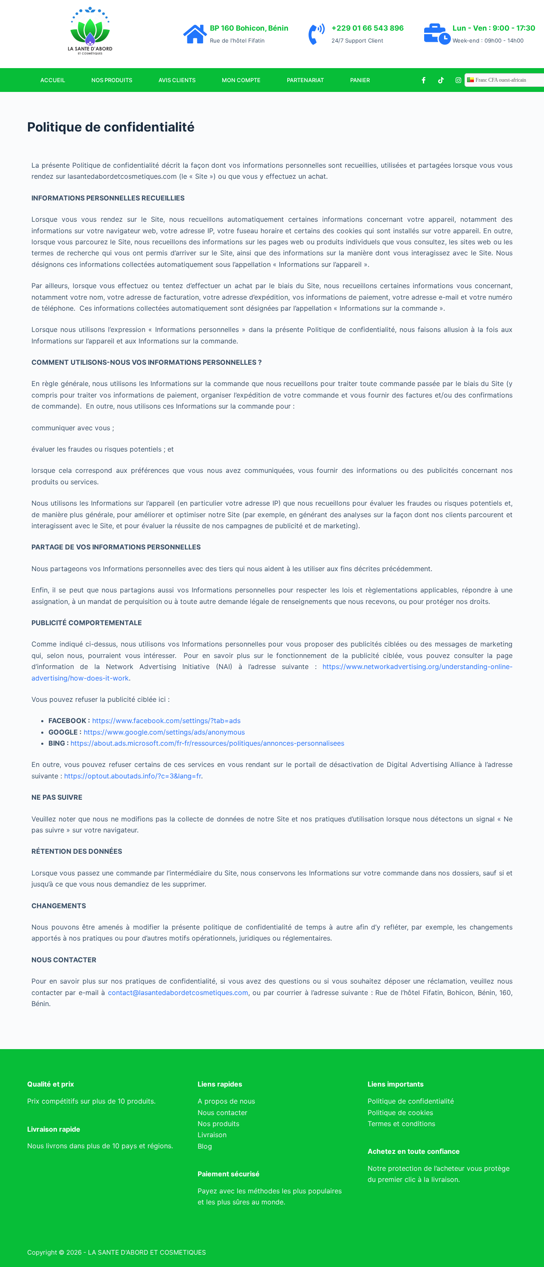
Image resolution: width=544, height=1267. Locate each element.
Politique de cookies (400, 1112)
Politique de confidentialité (411, 1101)
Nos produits (111, 80)
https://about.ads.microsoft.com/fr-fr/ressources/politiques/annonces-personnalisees (207, 743)
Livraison (212, 1134)
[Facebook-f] (423, 80)
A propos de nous (226, 1101)
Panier (360, 80)
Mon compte (241, 80)
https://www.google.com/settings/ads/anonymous (164, 732)
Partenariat (305, 80)
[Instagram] (458, 80)
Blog (205, 1146)
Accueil (52, 80)
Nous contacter (222, 1112)
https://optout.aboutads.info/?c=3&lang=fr (132, 776)
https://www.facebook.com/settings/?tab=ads (166, 720)
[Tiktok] (440, 80)
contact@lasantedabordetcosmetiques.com (178, 992)
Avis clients (177, 80)
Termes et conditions (401, 1123)
